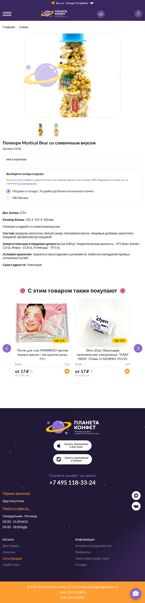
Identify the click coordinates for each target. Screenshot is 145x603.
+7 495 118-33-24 (72, 482)
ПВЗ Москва (20, 197)
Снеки (23, 27)
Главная (9, 27)
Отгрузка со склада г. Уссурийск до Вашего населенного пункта (53, 191)
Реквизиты (83, 552)
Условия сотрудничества (93, 546)
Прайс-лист (11, 564)
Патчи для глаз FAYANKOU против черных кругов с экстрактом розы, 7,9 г (42, 354)
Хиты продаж (12, 558)
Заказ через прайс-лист (92, 558)
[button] (138, 348)
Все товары (11, 546)
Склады (81, 564)
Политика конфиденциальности (95, 587)
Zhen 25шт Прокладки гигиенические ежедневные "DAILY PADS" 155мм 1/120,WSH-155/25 (103, 354)
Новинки (9, 552)
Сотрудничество (27, 183)
